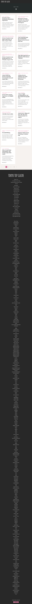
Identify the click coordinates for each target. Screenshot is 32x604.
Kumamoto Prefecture (16, 388)
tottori (16, 554)
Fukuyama (16, 288)
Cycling (16, 259)
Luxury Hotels (16, 207)
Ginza (16, 300)
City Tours (16, 254)
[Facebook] (14, 602)
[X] (16, 602)
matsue (16, 401)
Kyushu (16, 396)
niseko (16, 448)
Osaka (3, 16)
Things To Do (16, 179)
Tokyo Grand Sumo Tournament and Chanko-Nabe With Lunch (6, 152)
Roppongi (16, 481)
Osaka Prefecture (16, 470)
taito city (16, 518)
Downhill (3, 130)
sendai (16, 495)
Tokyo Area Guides (16, 536)
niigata (16, 443)
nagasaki (16, 426)
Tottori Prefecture (9, 130)
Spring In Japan (16, 513)
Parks (16, 475)
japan (16, 337)
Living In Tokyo (16, 398)
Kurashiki (16, 389)
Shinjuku (16, 503)
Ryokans (16, 209)
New (16, 442)
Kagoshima (16, 364)
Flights (16, 273)
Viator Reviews (16, 573)
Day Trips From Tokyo (16, 262)
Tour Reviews (7, 16)
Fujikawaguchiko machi (16, 279)
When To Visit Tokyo (16, 186)
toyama (16, 558)
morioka (16, 415)
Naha (16, 430)
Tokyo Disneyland (16, 539)
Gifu (16, 296)
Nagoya (16, 429)
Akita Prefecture (16, 227)
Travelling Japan (16, 564)
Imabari (16, 323)
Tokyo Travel (16, 550)
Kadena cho (16, 361)
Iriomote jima (16, 325)
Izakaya (16, 334)
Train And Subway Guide (16, 194)
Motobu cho (16, 417)
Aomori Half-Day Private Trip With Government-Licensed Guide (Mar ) (7, 77)
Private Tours (10, 92)
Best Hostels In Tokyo (16, 206)
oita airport (16, 458)
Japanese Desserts (16, 346)
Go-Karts (16, 301)
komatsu (16, 385)
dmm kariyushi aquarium (16, 263)
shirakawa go (16, 507)
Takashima (16, 521)
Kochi (16, 383)
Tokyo (22, 131)
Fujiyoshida (16, 282)
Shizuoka (16, 508)
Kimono (22, 54)
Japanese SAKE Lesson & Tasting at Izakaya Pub (23, 134)
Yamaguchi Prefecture (16, 585)
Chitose (19, 16)
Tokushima (16, 532)
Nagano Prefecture (16, 425)
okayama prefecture (16, 462)
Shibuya (16, 498)
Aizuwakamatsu (16, 223)
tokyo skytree (16, 548)
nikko (16, 445)
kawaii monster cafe (16, 378)
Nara (16, 433)
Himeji (16, 315)
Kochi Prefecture (16, 384)
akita (16, 226)
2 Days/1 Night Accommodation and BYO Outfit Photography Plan (24, 96)
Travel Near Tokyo (16, 563)
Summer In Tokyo (16, 516)
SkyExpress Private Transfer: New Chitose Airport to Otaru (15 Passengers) (23, 20)
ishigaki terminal (16, 329)
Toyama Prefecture (16, 559)
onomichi (16, 466)
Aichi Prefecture (16, 222)
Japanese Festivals (16, 347)
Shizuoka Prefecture (16, 509)
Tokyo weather (16, 195)
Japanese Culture (16, 200)
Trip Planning (16, 185)
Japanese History (16, 201)
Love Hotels (16, 210)
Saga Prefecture (16, 486)
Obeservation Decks (16, 453)
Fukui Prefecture (16, 283)
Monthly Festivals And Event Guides (16, 182)
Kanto (16, 374)
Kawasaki (16, 379)
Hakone (16, 309)
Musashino (16, 421)
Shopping (16, 511)
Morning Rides (16, 416)
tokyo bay (16, 537)
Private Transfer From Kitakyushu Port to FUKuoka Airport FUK (7, 58)
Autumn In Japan (16, 237)
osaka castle (16, 468)
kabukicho (16, 360)
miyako (16, 408)
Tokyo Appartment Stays (16, 216)
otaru (16, 472)
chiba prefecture (16, 249)
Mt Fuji (16, 420)
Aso (16, 236)
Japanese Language (16, 352)
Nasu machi (16, 440)
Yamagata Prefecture (16, 582)
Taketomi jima (16, 525)
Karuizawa (16, 375)
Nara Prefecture (16, 434)
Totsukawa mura (16, 553)
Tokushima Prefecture (16, 534)
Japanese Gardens (16, 350)
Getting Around (16, 295)
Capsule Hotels (16, 212)
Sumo (16, 517)
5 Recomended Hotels (16, 213)
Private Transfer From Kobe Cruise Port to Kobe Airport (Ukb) (7, 39)
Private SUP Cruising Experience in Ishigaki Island (7, 96)
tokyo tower (16, 549)
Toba (16, 528)
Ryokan (16, 484)
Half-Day (16, 310)
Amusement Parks (16, 228)
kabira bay (16, 359)
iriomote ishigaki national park (16, 324)
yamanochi (16, 587)
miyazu (16, 412)
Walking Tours (16, 578)
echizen (16, 269)
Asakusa (16, 235)
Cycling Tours (16, 260)
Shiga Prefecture (16, 499)
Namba (16, 431)
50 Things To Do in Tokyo (16, 180)
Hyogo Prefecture (16, 320)
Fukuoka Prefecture (8, 54)
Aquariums (16, 232)
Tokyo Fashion (16, 540)
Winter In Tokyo (16, 581)
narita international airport (16, 438)
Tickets (16, 527)
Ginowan (16, 299)
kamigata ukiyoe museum (16, 368)
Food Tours (16, 276)
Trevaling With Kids (16, 189)
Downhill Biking (6, 132)
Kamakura (16, 366)
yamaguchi (16, 583)
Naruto (16, 439)
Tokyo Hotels (16, 541)
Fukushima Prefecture (16, 287)
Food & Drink (25, 130)
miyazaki (16, 411)
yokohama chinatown (16, 590)
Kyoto (19, 92)
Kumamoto (16, 387)
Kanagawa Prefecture (16, 369)
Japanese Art (16, 343)
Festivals (16, 183)
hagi (16, 305)
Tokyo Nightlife (16, 197)
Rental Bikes (16, 479)
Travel (16, 562)
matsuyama (16, 403)
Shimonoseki (16, 502)
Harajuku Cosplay (16, 311)
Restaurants (16, 480)
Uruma (16, 572)
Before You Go (16, 188)
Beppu (16, 240)
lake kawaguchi (16, 397)
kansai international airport (16, 371)
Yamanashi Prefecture (16, 586)
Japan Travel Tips (16, 342)
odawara (16, 456)
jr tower (16, 357)
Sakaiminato (16, 490)
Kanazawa (16, 370)
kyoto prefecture (16, 394)
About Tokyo (16, 192)
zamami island (16, 591)
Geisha (16, 292)
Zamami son (16, 592)
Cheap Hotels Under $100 (16, 214)
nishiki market (16, 449)
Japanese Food (16, 203)
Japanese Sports (16, 356)
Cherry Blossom (16, 246)
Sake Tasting (16, 491)
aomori (16, 230)
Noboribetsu (16, 452)
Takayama (16, 522)
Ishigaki (3, 92)
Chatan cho (16, 245)
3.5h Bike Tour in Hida (7, 114)
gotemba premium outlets (16, 302)
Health (16, 314)
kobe (16, 382)
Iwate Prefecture (16, 333)
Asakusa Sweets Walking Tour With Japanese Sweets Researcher (22, 77)
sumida (16, 514)
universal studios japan (16, 571)
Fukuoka (3, 54)
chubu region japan (16, 253)
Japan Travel (16, 341)
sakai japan (16, 489)
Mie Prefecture (16, 405)
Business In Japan (16, 242)
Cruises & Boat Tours (16, 258)
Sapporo (16, 494)
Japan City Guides (16, 338)
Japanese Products (16, 355)
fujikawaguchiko (16, 278)
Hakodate (19, 54)
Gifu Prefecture (16, 297)
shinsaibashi (16, 504)
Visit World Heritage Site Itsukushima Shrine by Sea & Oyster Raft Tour (23, 39)
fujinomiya (16, 281)
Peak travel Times (16, 191)
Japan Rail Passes (16, 339)
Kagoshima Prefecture (16, 365)
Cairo (16, 244)
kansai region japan (16, 373)
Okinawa (6, 92)
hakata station (16, 306)
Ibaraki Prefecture (16, 322)
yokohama (16, 588)
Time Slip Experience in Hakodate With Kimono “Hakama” (24, 57)
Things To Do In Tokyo (16, 526)
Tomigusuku (16, 551)
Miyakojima (16, 410)
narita (16, 435)
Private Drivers (23, 16)
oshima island (16, 471)
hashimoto (16, 313)
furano (16, 291)
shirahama (16, 505)
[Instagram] (18, 602)
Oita (16, 457)
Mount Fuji (16, 419)
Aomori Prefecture (16, 231)
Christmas (16, 251)
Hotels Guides (16, 319)
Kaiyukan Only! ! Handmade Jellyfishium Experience (8, 19)
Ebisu (16, 268)
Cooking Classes (16, 255)
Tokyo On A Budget (16, 545)
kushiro (16, 392)
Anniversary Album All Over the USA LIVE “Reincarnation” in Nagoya (23, 115)
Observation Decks (16, 454)
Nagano (16, 424)
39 (14, 166)
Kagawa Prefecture (16, 362)
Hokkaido (16, 318)
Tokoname (16, 531)
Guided (16, 304)
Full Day (16, 290)
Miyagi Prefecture (16, 407)
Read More (4, 49)
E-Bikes (16, 267)
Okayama (16, 461)
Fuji (16, 277)
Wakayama (16, 574)
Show (16, 512)
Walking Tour (16, 577)
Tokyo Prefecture (16, 546)
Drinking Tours (20, 130)
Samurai (16, 493)
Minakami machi (16, 406)
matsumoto (16, 402)
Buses (16, 241)
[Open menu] (30, 1)
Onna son (16, 465)
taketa (16, 523)
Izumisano (16, 336)
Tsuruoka (16, 568)
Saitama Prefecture (16, 488)
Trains (16, 560)
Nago (16, 428)
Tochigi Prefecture (16, 530)
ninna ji (16, 447)
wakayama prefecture (16, 576)
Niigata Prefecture (16, 444)
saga (16, 485)
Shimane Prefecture (16, 500)
